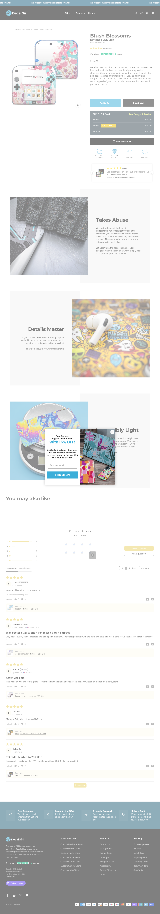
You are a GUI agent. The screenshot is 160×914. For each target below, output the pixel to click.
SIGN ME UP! (62, 475)
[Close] (112, 432)
